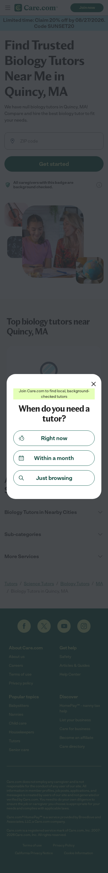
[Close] (93, 384)
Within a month (54, 458)
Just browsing (54, 478)
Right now (54, 438)
